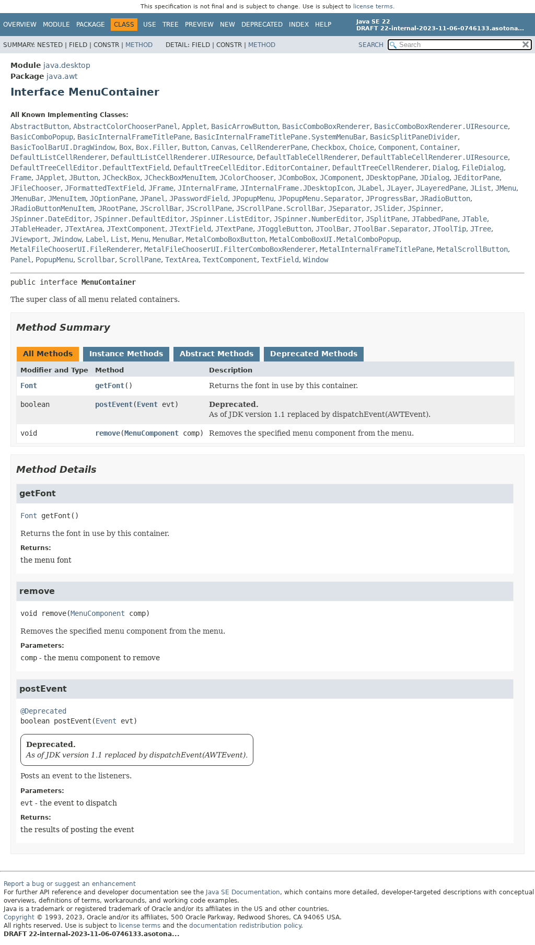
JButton (83, 177)
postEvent (114, 404)
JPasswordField (198, 198)
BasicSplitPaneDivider (414, 137)
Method (139, 45)
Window (315, 259)
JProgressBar (391, 198)
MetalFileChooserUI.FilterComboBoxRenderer (230, 249)
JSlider (388, 208)
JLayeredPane (441, 188)
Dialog (445, 168)
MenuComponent (151, 433)
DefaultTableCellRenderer (307, 157)
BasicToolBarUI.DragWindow (62, 147)
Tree (170, 24)
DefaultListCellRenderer (58, 157)
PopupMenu (54, 259)
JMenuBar (27, 198)
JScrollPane (209, 208)
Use (149, 24)
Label (96, 239)
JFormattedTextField (104, 188)
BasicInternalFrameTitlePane (133, 137)
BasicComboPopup (41, 137)
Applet (194, 126)
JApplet (50, 177)
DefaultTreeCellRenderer (380, 168)
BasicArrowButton (244, 126)
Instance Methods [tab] (126, 353)
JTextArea (83, 229)
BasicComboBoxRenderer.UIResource (441, 126)
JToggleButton (284, 229)
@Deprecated (43, 711)
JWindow (67, 239)
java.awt (61, 76)
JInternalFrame (207, 188)
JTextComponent (136, 229)
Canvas (223, 147)
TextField (280, 259)
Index (299, 24)
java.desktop (66, 65)
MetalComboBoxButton (225, 239)
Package (90, 24)
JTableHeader (35, 229)
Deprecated (262, 24)
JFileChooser (35, 188)
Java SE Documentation (243, 892)
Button (194, 147)
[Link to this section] (117, 327)
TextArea (182, 259)
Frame (20, 177)
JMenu (505, 188)
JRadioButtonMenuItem (52, 208)
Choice (361, 147)
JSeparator (349, 208)
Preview (199, 24)
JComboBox (297, 177)
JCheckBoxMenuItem (179, 177)
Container (439, 147)
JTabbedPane (435, 219)
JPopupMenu (253, 198)
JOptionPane (113, 198)
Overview (20, 24)
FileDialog (483, 168)
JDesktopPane (391, 177)
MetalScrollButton (472, 249)
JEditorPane (476, 177)
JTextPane (234, 229)
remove (107, 433)
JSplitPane (387, 219)
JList (480, 188)
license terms (373, 6)
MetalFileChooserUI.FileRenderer (75, 249)
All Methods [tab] (48, 353)
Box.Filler (157, 147)
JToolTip (449, 229)
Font (28, 385)
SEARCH (370, 45)
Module (56, 24)
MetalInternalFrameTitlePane (376, 249)
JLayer (399, 188)
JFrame (160, 188)
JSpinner (424, 208)
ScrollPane (140, 259)
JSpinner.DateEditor (50, 219)
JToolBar (332, 229)
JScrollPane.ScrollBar (280, 208)
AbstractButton (39, 126)
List (119, 239)
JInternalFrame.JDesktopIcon (296, 188)
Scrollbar (96, 259)
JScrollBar (161, 208)
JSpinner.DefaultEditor (140, 219)
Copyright (19, 917)
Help (323, 24)
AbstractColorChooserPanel (125, 126)
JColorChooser (246, 177)
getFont (109, 385)
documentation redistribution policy (245, 925)
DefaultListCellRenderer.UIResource (182, 157)
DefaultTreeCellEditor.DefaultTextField (89, 168)
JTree (480, 229)
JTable (474, 219)
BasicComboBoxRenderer (326, 126)
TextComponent (230, 259)
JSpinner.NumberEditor (318, 219)
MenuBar (167, 239)
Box (125, 147)
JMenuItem (67, 198)
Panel (20, 259)
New (227, 24)
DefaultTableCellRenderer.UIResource (435, 157)
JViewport (29, 239)
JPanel (152, 198)
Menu (140, 239)
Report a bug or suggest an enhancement (70, 884)
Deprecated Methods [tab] (313, 353)
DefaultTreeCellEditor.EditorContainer (250, 168)
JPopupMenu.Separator (320, 198)
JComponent (341, 177)
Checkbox (328, 147)
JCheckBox (121, 177)
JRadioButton (445, 198)
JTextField (190, 229)
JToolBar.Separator (390, 229)
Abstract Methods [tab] (216, 353)
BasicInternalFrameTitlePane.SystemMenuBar (280, 137)
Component (397, 147)
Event (147, 404)
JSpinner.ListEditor (230, 219)
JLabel (369, 188)
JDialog (434, 177)
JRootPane (117, 208)
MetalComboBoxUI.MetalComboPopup (334, 239)
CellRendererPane (273, 147)
